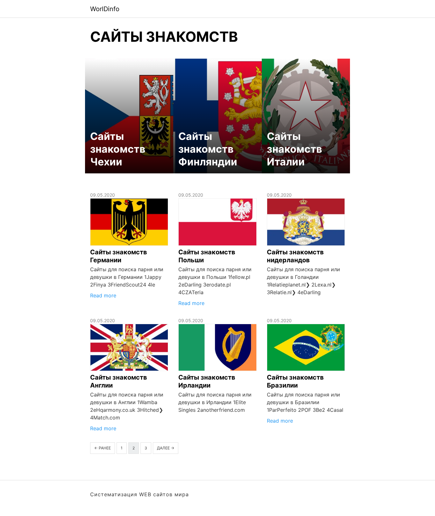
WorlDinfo (104, 9)
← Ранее (102, 448)
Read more (103, 295)
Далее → (165, 448)
